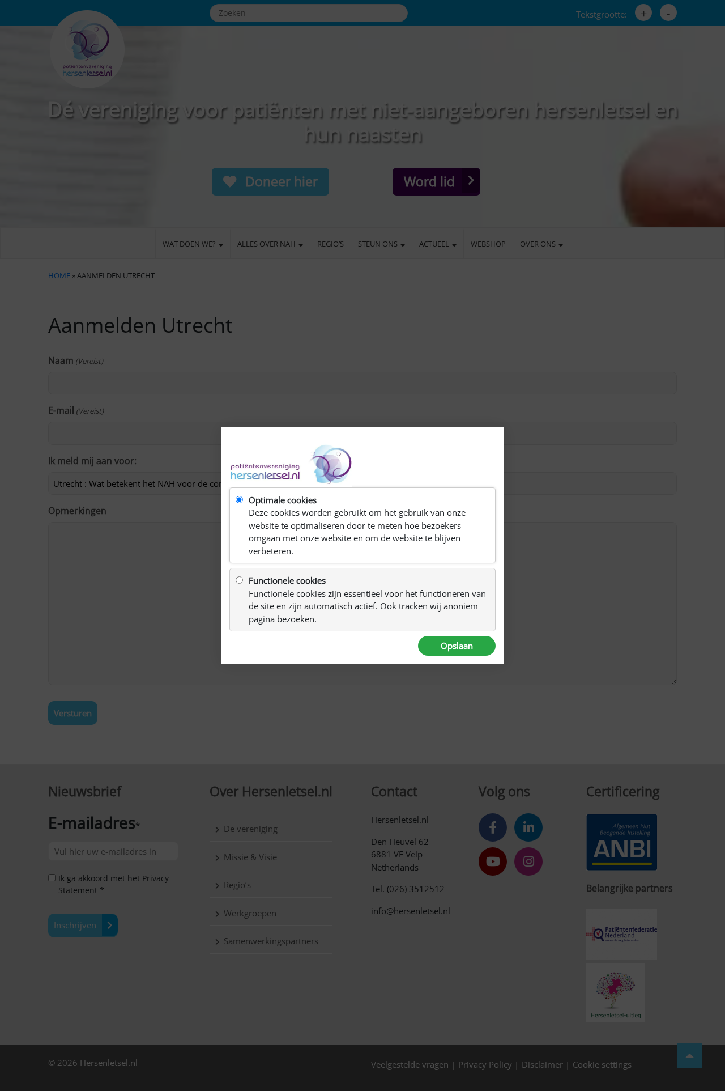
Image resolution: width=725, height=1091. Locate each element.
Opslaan (457, 645)
